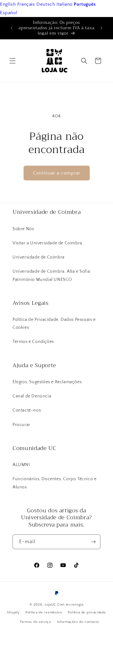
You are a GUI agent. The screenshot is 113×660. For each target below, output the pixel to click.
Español (8, 12)
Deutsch (45, 4)
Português (85, 4)
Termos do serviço (35, 622)
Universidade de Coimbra (39, 257)
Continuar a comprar (56, 173)
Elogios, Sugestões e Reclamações (47, 381)
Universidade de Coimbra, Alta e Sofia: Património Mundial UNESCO (52, 275)
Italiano (64, 4)
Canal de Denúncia (32, 396)
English (8, 4)
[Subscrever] (93, 541)
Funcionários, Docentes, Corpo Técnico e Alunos (54, 482)
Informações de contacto (78, 622)
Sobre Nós (23, 228)
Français (26, 4)
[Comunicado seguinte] (101, 28)
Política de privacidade (87, 612)
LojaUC (50, 604)
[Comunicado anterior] (12, 28)
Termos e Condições (33, 341)
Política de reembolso (43, 612)
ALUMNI (21, 464)
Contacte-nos (27, 410)
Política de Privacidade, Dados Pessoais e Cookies (54, 323)
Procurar (21, 424)
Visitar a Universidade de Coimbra (47, 243)
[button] (12, 61)
